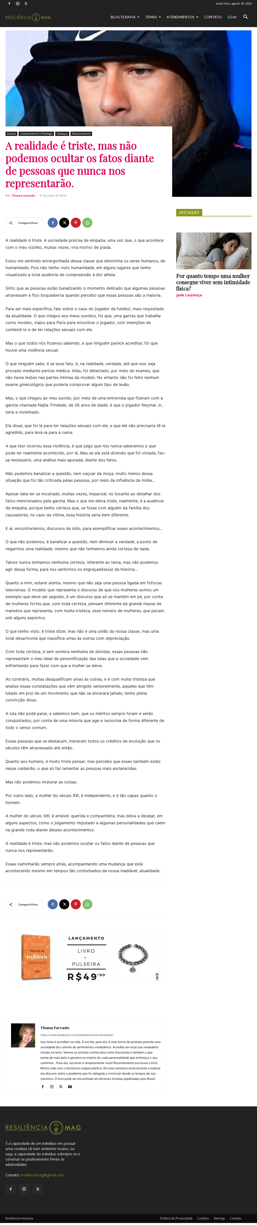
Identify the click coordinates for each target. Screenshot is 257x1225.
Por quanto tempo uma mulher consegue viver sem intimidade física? (213, 282)
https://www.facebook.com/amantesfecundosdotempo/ (76, 1035)
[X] (26, 3)
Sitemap (219, 1218)
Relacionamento (81, 133)
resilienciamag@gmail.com (42, 1175)
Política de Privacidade (176, 1218)
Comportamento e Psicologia (36, 133)
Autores (11, 133)
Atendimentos (181, 17)
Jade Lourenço (189, 295)
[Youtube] (72, 1087)
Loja (232, 17)
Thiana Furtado (23, 195)
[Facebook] (9, 3)
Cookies (203, 1218)
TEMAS (151, 17)
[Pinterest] (76, 223)
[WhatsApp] (87, 223)
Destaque (62, 133)
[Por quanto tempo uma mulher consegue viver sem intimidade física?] (213, 250)
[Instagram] (17, 3)
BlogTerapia (123, 17)
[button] (245, 17)
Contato (213, 17)
